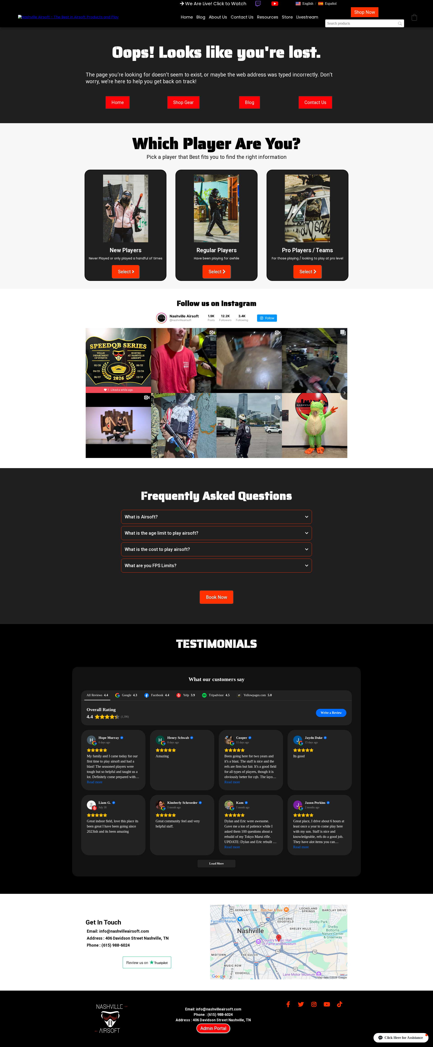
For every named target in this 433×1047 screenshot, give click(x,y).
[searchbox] (364, 23)
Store (287, 17)
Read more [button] (94, 782)
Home (187, 17)
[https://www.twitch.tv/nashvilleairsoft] (258, 4)
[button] (304, 3)
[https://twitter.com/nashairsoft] (302, 1003)
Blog (200, 17)
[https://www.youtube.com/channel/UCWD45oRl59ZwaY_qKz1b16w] (328, 1003)
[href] (278, 942)
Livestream (307, 17)
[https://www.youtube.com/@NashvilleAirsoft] (274, 3)
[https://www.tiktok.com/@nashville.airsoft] (341, 1003)
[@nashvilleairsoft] (161, 318)
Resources (267, 17)
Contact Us (242, 17)
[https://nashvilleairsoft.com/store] (68, 17)
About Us (218, 17)
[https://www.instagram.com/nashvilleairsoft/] (315, 1003)
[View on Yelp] (91, 804)
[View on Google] (91, 739)
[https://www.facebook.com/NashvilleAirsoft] (289, 1003)
